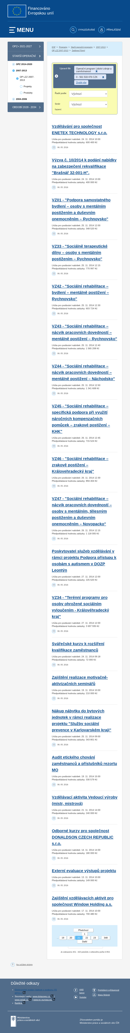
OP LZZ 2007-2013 (60, 50)
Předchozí (83, 930)
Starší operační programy (82, 47)
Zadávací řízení (78, 50)
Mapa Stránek (104, 995)
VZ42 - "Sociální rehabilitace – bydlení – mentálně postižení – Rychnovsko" (80, 292)
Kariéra (18, 1003)
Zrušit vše (81, 82)
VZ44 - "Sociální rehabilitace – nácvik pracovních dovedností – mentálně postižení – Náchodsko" (83, 372)
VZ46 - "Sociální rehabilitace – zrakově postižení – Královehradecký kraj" (80, 465)
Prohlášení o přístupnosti (108, 990)
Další (84, 941)
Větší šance (81, 991)
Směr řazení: (58, 107)
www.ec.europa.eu (42, 999)
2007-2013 (101, 47)
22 (86, 937)
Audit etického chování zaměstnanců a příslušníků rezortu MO (84, 763)
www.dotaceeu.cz (41, 996)
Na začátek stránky (24, 965)
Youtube (82, 997)
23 (94, 937)
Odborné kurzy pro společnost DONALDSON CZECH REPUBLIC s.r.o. (82, 837)
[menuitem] (83, 30)
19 (63, 937)
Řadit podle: (61, 93)
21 (79, 937)
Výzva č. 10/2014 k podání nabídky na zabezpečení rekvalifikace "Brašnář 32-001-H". (84, 166)
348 (106, 937)
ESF (53, 47)
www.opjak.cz (21, 999)
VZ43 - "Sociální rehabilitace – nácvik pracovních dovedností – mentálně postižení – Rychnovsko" (84, 332)
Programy (63, 47)
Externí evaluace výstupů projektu (84, 871)
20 (71, 937)
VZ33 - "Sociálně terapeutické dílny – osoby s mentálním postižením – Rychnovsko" (79, 252)
